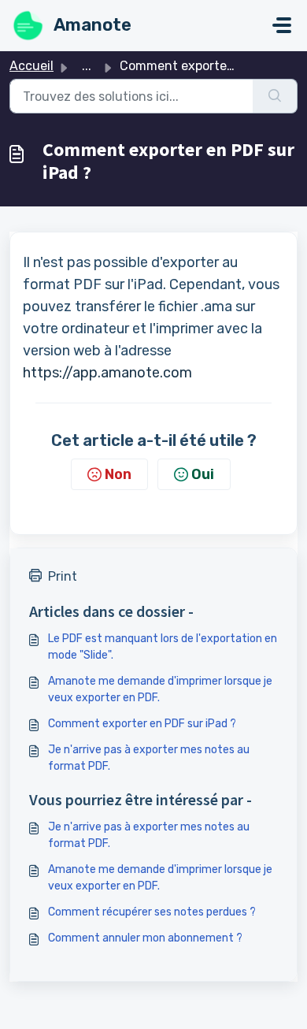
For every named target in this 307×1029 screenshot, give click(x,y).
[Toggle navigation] (282, 25)
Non (118, 474)
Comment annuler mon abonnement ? (145, 938)
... (86, 65)
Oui (202, 474)
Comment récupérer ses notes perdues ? (152, 912)
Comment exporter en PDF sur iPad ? (142, 723)
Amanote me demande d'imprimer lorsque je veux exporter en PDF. (160, 689)
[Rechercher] (275, 96)
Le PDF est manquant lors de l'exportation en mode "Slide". (162, 647)
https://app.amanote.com (107, 372)
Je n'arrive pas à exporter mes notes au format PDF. (149, 758)
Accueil (31, 65)
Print (62, 576)
